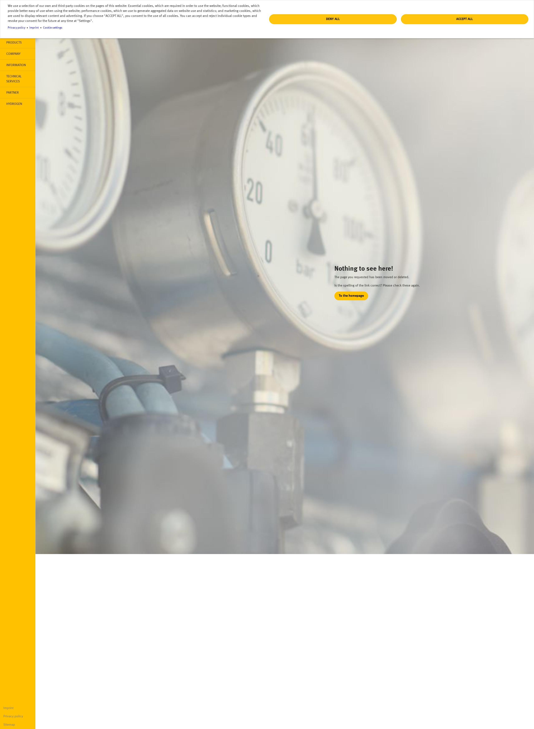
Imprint (8, 708)
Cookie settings (52, 27)
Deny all (333, 19)
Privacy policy (13, 716)
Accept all (464, 19)
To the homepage (351, 296)
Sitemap (9, 724)
